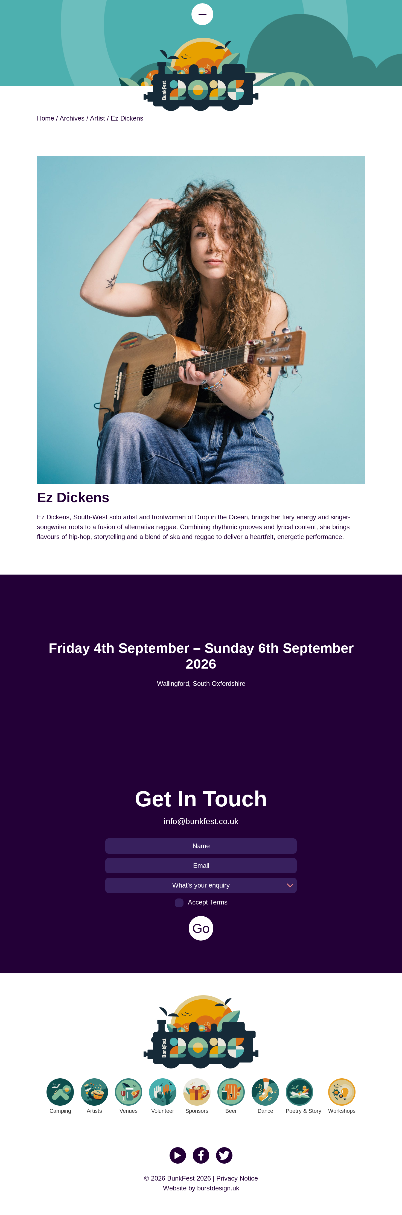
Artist (97, 118)
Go (201, 928)
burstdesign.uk (218, 1188)
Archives (72, 118)
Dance (265, 1111)
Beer (231, 1111)
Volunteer (162, 1111)
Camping (60, 1111)
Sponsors (196, 1111)
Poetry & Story (303, 1111)
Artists (94, 1111)
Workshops (342, 1111)
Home (45, 118)
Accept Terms (208, 902)
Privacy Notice (237, 1178)
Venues (129, 1111)
